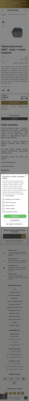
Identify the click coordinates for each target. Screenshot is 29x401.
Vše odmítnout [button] (15, 220)
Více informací (10, 195)
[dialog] (14, 200)
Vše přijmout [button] (15, 216)
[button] (14, 224)
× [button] (25, 176)
